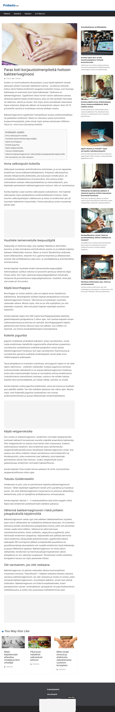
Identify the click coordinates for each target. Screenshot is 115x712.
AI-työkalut (40, 14)
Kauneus (17, 14)
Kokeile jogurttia (12, 145)
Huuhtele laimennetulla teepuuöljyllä (20, 138)
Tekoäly (28, 14)
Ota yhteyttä (52, 694)
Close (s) (71, 697)
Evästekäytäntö (53, 689)
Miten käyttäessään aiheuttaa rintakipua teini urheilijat (12, 657)
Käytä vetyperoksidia (14, 148)
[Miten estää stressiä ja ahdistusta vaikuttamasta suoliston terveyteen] (65, 637)
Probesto (8, 78)
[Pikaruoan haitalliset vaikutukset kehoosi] (39, 637)
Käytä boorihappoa (13, 141)
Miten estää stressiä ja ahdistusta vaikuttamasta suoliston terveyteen (63, 658)
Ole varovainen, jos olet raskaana (19, 157)
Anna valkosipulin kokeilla (16, 135)
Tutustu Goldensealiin (14, 151)
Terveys (7, 14)
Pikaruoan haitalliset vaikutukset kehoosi (36, 655)
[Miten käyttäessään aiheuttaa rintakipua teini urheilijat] (13, 637)
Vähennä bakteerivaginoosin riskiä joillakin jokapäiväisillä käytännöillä (35, 154)
